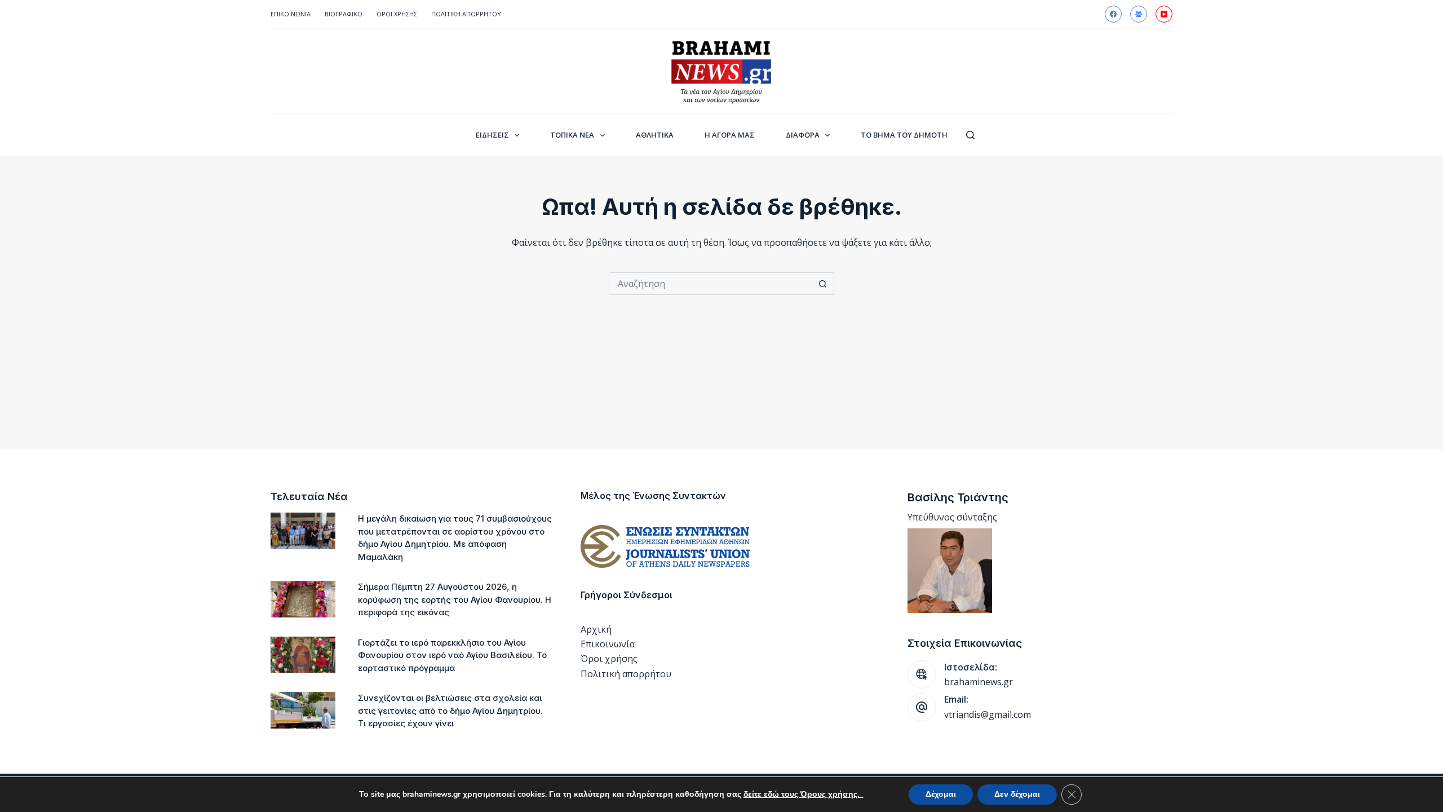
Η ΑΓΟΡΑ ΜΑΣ (730, 135)
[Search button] (823, 283)
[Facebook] (1113, 14)
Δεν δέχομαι (1017, 794)
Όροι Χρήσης (397, 14)
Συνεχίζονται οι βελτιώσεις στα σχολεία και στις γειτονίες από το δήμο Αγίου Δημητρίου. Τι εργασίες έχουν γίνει (450, 710)
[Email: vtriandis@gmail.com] (922, 707)
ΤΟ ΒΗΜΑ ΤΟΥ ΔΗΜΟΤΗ (904, 135)
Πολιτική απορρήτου (466, 14)
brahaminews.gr (978, 682)
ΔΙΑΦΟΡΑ (803, 135)
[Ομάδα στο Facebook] (1138, 14)
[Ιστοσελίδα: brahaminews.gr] (922, 674)
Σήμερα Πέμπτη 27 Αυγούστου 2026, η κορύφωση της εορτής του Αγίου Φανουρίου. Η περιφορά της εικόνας (454, 599)
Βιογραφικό (343, 14)
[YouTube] (1164, 14)
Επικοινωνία (291, 14)
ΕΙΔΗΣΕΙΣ (492, 135)
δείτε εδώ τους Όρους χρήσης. (803, 794)
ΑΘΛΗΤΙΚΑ (655, 135)
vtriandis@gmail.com (987, 714)
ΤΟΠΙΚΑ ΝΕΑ (572, 135)
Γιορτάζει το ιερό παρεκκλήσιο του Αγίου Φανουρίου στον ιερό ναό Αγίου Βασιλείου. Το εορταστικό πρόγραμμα (452, 655)
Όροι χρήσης (609, 658)
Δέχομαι (941, 794)
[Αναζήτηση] (970, 135)
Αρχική (596, 629)
